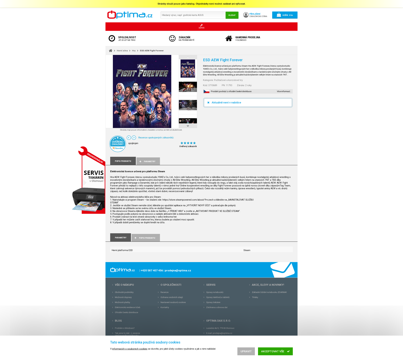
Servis (211, 284)
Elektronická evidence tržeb (127, 307)
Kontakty (165, 307)
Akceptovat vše (272, 351)
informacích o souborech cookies (129, 348)
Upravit (246, 351)
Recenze (164, 292)
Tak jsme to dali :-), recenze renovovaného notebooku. (127, 334)
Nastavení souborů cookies (173, 302)
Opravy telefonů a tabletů (217, 297)
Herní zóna (122, 50)
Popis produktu (147, 238)
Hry (134, 50)
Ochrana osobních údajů (172, 297)
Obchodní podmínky (124, 292)
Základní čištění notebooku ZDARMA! (269, 292)
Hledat (232, 15)
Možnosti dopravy (123, 297)
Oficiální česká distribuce (126, 312)
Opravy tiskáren (213, 302)
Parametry (149, 161)
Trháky (255, 297)
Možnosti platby (122, 302)
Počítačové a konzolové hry (228, 80)
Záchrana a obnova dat (216, 307)
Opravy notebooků (214, 292)
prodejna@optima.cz (222, 333)
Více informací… (284, 91)
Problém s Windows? (125, 328)
